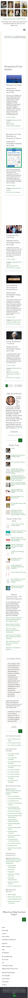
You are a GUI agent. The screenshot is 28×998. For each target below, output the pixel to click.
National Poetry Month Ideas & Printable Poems (12, 287)
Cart (3, 962)
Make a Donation (6, 946)
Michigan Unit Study (13, 85)
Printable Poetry (12, 845)
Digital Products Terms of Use (10, 968)
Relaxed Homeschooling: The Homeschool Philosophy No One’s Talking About (14, 619)
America (11, 372)
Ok (14, 995)
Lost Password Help (7, 965)
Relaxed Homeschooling (8, 972)
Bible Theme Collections (15, 897)
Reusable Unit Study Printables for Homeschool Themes (13, 136)
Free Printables (6, 975)
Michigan (11, 124)
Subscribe (4, 943)
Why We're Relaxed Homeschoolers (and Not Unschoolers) (12, 630)
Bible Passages (12, 894)
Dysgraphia (11, 871)
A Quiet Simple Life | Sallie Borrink (14, 19)
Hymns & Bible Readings (14, 899)
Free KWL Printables (13, 769)
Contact (4, 933)
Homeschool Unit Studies (15, 813)
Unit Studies (5, 981)
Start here (18, 427)
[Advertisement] (16, 53)
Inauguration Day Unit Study (12, 236)
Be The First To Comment (13, 126)
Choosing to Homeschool (15, 798)
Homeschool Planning (14, 811)
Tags (3, 949)
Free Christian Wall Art (14, 743)
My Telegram (5, 952)
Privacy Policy (5, 936)
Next (19, 385)
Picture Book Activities (14, 843)
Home (3, 927)
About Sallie (5, 930)
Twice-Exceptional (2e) (14, 886)
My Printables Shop (7, 956)
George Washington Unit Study (13, 343)
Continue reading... (11, 117)
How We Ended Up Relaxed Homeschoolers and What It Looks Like (13, 636)
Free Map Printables (13, 772)
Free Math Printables (14, 774)
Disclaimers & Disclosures (9, 939)
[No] (26, 992)
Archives (4, 984)
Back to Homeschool (13, 796)
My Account (5, 959)
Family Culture (6, 978)
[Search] (24, 919)
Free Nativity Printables (14, 745)
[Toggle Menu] (24, 30)
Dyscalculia (11, 869)
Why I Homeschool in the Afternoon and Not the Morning (13, 643)
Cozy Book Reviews (13, 801)
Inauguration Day (14, 266)
